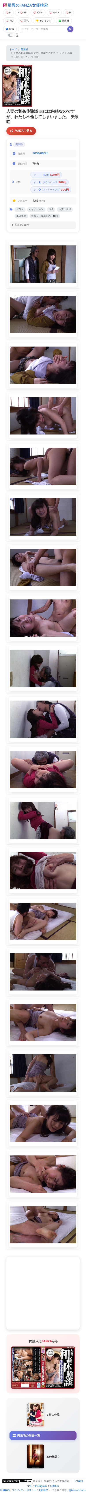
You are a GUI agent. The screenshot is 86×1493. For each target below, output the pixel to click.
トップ (13, 49)
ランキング (45, 20)
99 (24, 12)
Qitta (80, 1480)
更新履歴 (43, 1490)
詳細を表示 (22, 225)
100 (11, 20)
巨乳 (26, 20)
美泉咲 (24, 49)
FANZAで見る (23, 130)
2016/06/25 (40, 153)
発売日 (65, 20)
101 (55, 12)
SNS (11, 28)
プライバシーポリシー (24, 1490)
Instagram (41, 1486)
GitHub (55, 1486)
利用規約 (5, 1490)
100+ (40, 12)
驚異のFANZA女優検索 (27, 5)
